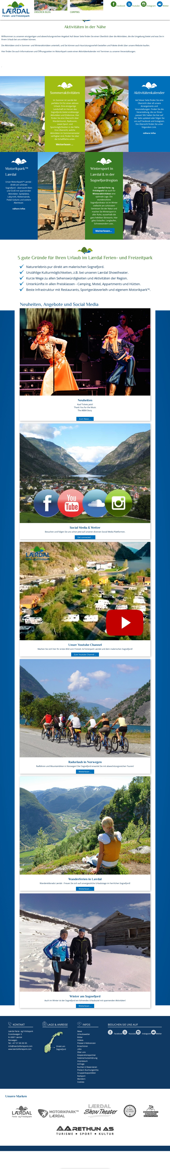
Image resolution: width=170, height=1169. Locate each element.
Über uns (81, 1052)
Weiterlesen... (103, 230)
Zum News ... (85, 419)
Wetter (166, 5)
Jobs (79, 1049)
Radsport (81, 1076)
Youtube (136, 5)
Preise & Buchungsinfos (87, 1070)
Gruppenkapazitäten (86, 1073)
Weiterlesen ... (64, 144)
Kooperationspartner (86, 1055)
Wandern (81, 1079)
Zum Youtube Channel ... (85, 654)
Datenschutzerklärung (87, 1058)
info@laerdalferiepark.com (20, 1046)
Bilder (80, 1037)
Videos (80, 1040)
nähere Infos (18, 208)
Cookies (80, 1082)
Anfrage (80, 1064)
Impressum (82, 1061)
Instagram (151, 5)
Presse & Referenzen (86, 1043)
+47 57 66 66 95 (19, 1043)
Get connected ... (85, 537)
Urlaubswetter (83, 1034)
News (79, 1031)
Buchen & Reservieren (87, 1067)
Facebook (120, 5)
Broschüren (82, 1046)
